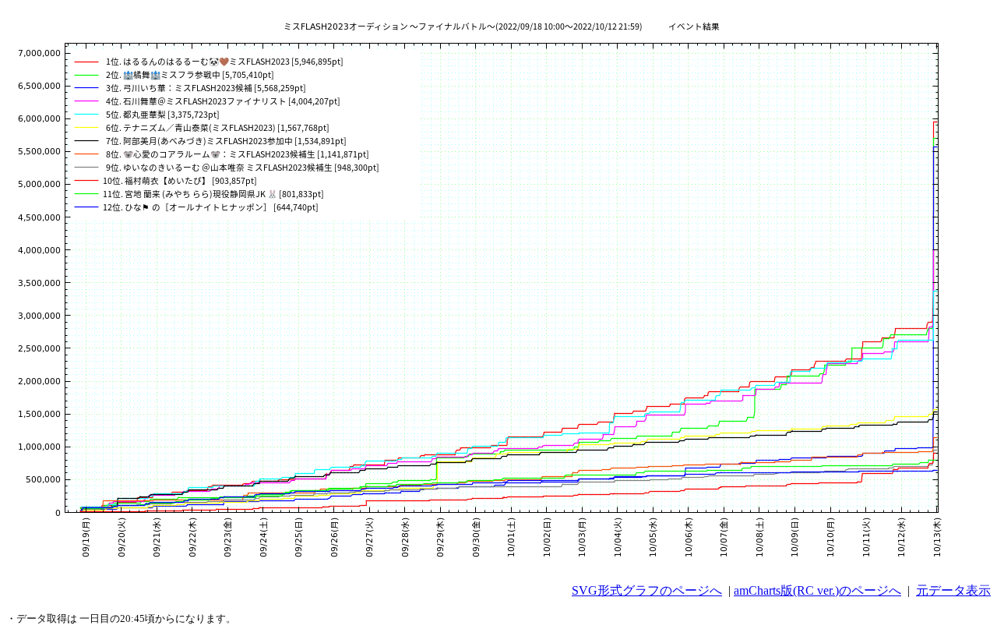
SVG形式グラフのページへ (647, 590)
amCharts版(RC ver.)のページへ (817, 590)
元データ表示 (953, 590)
